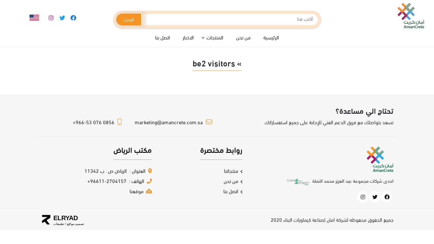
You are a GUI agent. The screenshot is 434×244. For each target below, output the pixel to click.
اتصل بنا (230, 191)
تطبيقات (58, 224)
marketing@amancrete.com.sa (169, 122)
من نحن (231, 181)
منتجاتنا (231, 171)
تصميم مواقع (75, 224)
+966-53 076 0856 (93, 122)
